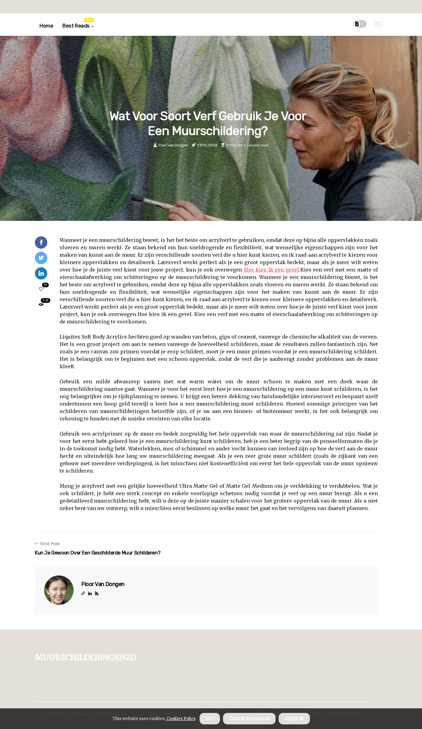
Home (46, 26)
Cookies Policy (181, 718)
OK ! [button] (210, 718)
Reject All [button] (294, 718)
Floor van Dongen (173, 145)
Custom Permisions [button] (249, 718)
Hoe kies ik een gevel (271, 270)
